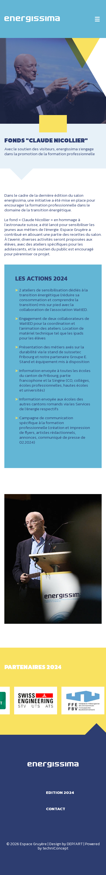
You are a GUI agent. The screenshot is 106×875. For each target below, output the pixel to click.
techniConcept (55, 848)
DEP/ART (75, 844)
